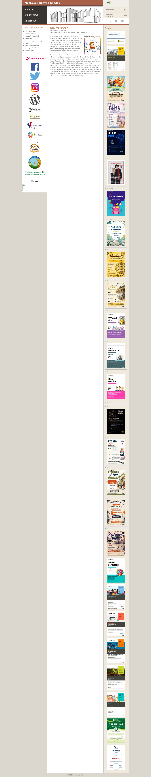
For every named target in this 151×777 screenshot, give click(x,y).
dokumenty (29, 50)
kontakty (28, 38)
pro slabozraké (30, 31)
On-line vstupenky (32, 45)
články (27, 43)
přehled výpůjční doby (33, 41)
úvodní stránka (30, 34)
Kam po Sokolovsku (32, 48)
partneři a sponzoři (32, 36)
